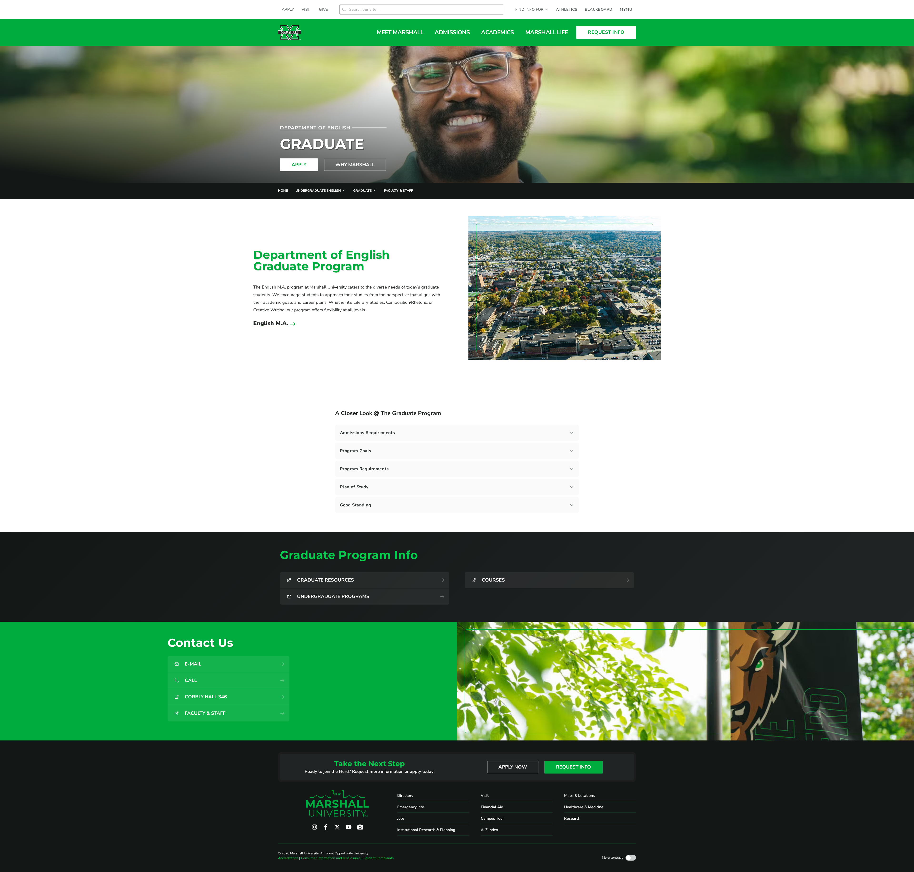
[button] (532, 9)
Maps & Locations (579, 795)
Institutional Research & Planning (426, 830)
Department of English (315, 128)
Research (572, 818)
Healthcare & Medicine (583, 807)
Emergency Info (410, 807)
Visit (485, 795)
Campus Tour (492, 818)
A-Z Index (489, 830)
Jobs (401, 818)
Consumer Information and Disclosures (331, 858)
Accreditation (288, 858)
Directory (405, 795)
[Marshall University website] (289, 32)
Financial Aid (492, 807)
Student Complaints (378, 858)
